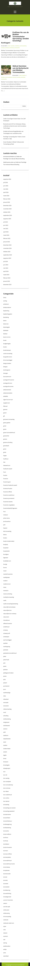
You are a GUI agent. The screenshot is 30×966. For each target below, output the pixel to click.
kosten (5, 538)
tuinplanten (6, 870)
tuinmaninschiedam (8, 156)
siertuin (5, 729)
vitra (4, 929)
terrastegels (6, 765)
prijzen (5, 683)
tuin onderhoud (7, 795)
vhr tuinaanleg (7, 916)
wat (4, 939)
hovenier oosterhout (8, 495)
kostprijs (5, 544)
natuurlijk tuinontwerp (9, 607)
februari (5, 406)
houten (5, 475)
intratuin (5, 515)
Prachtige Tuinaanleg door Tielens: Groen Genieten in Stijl (14, 138)
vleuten (5, 933)
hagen (5, 455)
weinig (5, 943)
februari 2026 (6, 199)
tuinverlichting (7, 893)
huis (4, 511)
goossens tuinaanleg (8, 419)
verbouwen (6, 910)
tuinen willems (7, 834)
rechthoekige (6, 692)
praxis (4, 676)
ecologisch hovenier (8, 380)
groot (4, 449)
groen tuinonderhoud (9, 432)
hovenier (5, 478)
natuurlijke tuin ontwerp (9, 613)
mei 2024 (5, 268)
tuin (4, 771)
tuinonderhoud (7, 860)
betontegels (6, 327)
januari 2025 (6, 242)
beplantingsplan (7, 314)
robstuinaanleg (7, 709)
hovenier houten (7, 488)
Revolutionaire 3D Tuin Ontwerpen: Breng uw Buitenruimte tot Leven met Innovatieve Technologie (14, 126)
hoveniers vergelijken (9, 505)
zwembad (5, 956)
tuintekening (6, 890)
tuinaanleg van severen (9, 808)
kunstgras (6, 554)
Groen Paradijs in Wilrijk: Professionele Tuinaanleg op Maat (13, 143)
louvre (5, 567)
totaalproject (6, 768)
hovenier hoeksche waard (10, 485)
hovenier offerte (7, 492)
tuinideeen (6, 844)
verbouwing (6, 913)
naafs (4, 600)
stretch (5, 752)
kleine (5, 534)
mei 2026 (5, 189)
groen (4, 429)
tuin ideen (6, 791)
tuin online (6, 798)
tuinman (5, 850)
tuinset (3, 47)
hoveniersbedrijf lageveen (10, 508)
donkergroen (6, 370)
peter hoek (6, 660)
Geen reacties (11, 45)
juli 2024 (5, 261)
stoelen (5, 745)
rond (4, 712)
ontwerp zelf (6, 633)
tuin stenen (6, 801)
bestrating (6, 317)
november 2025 (7, 209)
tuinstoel (11, 47)
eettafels (5, 396)
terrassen (5, 762)
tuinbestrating (7, 827)
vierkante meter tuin (8, 923)
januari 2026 (6, 202)
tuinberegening (7, 824)
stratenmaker (6, 748)
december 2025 (7, 205)
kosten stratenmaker (8, 541)
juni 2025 (5, 225)
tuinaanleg (6, 804)
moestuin (5, 590)
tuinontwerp (6, 867)
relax (4, 696)
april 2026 (5, 192)
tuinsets (7, 47)
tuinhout (5, 837)
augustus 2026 (7, 179)
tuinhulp (5, 841)
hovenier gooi (7, 482)
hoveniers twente (7, 501)
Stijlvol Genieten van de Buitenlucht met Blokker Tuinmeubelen (20, 69)
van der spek (6, 906)
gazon (5, 413)
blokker (17, 45)
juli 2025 (5, 222)
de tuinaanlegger (7, 360)
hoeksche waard (7, 469)
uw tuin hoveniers (8, 900)
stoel (4, 742)
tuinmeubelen (23, 45)
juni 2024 (5, 265)
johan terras (6, 518)
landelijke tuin (7, 561)
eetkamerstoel (7, 390)
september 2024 (7, 255)
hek (4, 462)
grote (4, 452)
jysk (4, 525)
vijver (4, 926)
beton (4, 320)
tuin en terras (6, 788)
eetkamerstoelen (7, 393)
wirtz (4, 953)
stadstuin (5, 735)
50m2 (4, 297)
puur (4, 689)
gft (4, 416)
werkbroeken (6, 946)
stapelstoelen (7, 739)
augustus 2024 (7, 258)
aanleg (5, 301)
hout (4, 472)
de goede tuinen (7, 357)
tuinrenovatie (6, 874)
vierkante (5, 920)
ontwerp (5, 630)
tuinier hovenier (7, 847)
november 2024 (7, 248)
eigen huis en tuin (8, 399)
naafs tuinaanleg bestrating (10, 604)
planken (5, 669)
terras (4, 758)
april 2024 (5, 271)
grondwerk (6, 446)
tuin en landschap (8, 785)
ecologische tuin (7, 383)
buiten (5, 347)
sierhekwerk (6, 725)
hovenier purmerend (8, 498)
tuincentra (6, 831)
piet (4, 663)
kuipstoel (5, 548)
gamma (5, 409)
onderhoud (6, 627)
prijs (4, 679)
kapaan (5, 528)
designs (5, 366)
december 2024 (7, 245)
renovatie (5, 702)
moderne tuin (7, 584)
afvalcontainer (7, 307)
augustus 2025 (7, 218)
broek (4, 340)
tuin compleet (7, 781)
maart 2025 (6, 235)
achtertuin (6, 304)
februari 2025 (6, 238)
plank (4, 666)
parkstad (5, 650)
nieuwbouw (6, 620)
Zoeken (6, 102)
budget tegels (7, 343)
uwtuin (5, 903)
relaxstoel (5, 699)
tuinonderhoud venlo (9, 864)
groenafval (6, 436)
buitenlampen (7, 350)
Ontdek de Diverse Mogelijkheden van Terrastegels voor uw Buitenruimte (13, 132)
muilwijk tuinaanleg (8, 597)
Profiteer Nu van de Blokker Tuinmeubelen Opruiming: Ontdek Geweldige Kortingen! (15, 37)
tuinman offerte (7, 854)
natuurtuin (6, 617)
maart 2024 (6, 274)
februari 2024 (6, 278)
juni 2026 (5, 186)
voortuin (5, 936)
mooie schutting (7, 594)
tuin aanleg (6, 778)
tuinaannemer (7, 814)
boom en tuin (6, 337)
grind (4, 426)
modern (5, 580)
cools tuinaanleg (7, 353)
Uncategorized (7, 897)
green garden (6, 422)
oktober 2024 (6, 251)
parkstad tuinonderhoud (9, 653)
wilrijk (4, 949)
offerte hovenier (7, 623)
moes (4, 587)
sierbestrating (7, 719)
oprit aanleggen (7, 640)
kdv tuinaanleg (7, 531)
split (4, 732)
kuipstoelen (6, 551)
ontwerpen (6, 636)
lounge (5, 564)
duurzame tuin (7, 376)
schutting (5, 715)
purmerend (6, 686)
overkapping (6, 646)
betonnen (6, 324)
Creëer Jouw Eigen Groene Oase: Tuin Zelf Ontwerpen (14, 120)
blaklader (5, 330)
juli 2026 (5, 182)
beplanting (6, 311)
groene (5, 439)
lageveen (5, 557)
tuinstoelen (17, 47)
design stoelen (7, 363)
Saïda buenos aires (8, 162)
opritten (5, 643)
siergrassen (6, 722)
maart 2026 (6, 195)
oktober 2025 (6, 212)
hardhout (5, 459)
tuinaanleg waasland (8, 811)
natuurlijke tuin (7, 610)
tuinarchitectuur (7, 821)
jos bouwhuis (6, 521)
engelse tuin (6, 403)
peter (4, 656)
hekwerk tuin (6, 465)
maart (4, 571)
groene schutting (7, 442)
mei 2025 (5, 228)
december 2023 (7, 284)
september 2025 (7, 215)
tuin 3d (5, 775)
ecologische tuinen (8, 386)
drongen (5, 373)
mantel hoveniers (8, 574)
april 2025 (5, 232)
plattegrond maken (8, 673)
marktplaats (6, 577)
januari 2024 (6, 281)
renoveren (6, 706)
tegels (4, 755)
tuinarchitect (6, 818)
